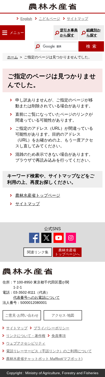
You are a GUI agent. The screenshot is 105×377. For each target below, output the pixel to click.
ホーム (12, 57)
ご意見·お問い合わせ (21, 315)
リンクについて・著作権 (25, 336)
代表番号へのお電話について (36, 297)
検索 (91, 46)
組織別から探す (93, 32)
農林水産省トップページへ (67, 252)
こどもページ (49, 19)
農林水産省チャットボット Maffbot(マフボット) (44, 359)
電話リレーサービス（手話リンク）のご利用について (49, 351)
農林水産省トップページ (37, 195)
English (26, 19)
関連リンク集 (37, 252)
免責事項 (58, 336)
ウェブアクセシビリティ (25, 343)
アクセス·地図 (62, 315)
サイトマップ (77, 19)
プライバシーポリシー (51, 328)
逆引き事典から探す (69, 32)
